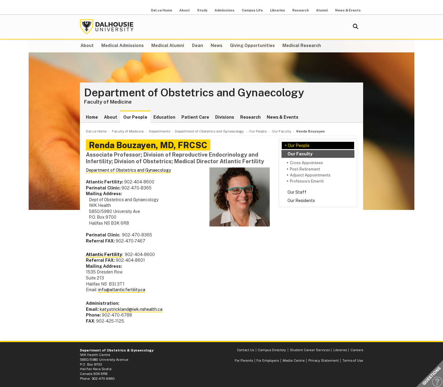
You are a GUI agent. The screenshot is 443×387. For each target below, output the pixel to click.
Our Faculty (300, 153)
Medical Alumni (167, 45)
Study (202, 10)
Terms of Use (352, 360)
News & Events (348, 10)
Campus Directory (272, 350)
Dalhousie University (107, 26)
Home (92, 117)
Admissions (224, 10)
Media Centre (294, 360)
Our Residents (301, 200)
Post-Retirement (305, 169)
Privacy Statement (323, 360)
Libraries (277, 10)
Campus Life (252, 10)
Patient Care (195, 117)
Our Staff (296, 192)
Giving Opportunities (252, 45)
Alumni (322, 10)
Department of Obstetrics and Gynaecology (194, 93)
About (184, 10)
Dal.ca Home (161, 10)
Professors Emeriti (307, 181)
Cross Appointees (306, 163)
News (216, 45)
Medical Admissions (122, 45)
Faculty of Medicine (108, 102)
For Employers (267, 360)
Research (300, 10)
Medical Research (301, 45)
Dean (197, 45)
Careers (356, 350)
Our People (135, 117)
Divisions (224, 117)
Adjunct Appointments (310, 175)
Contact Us (245, 350)
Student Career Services (310, 350)
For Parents (244, 360)
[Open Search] (355, 26)
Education (164, 117)
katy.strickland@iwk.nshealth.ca (131, 309)
